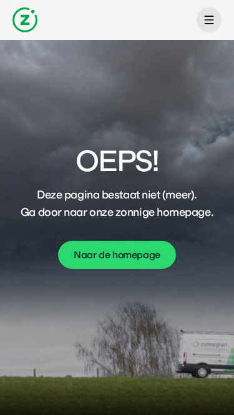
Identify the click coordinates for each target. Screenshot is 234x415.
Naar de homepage (117, 255)
